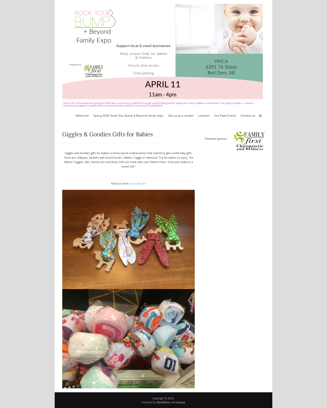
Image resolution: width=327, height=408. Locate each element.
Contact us (248, 115)
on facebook (137, 183)
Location (204, 115)
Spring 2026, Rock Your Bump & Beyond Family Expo (128, 115)
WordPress (163, 402)
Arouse (180, 402)
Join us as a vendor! (181, 115)
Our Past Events (225, 115)
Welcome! (82, 115)
